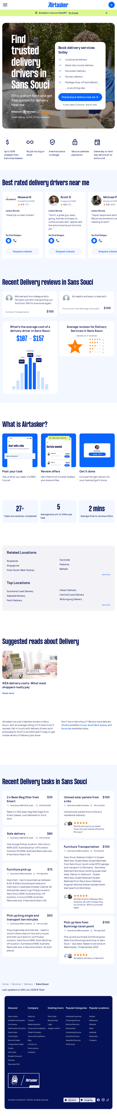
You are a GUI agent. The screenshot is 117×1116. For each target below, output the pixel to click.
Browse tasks (53, 1020)
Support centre (54, 1028)
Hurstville (66, 728)
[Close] (106, 13)
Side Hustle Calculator (17, 1028)
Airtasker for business (16, 1020)
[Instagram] (103, 1099)
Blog (29, 1040)
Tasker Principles (34, 1032)
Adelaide (92, 1032)
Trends (10, 1048)
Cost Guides (13, 1036)
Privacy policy (33, 1048)
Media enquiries (34, 1024)
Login (50, 1024)
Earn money (12, 1024)
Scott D (65, 197)
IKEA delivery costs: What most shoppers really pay (24, 685)
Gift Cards (12, 1052)
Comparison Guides (15, 1044)
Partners (11, 1060)
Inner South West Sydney (94, 725)
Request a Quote (22, 251)
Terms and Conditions (36, 1036)
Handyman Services (73, 1016)
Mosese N (24, 197)
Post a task (52, 1016)
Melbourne (93, 1020)
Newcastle (93, 1036)
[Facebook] (98, 1100)
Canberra (93, 1040)
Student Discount (15, 1056)
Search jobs (12, 1032)
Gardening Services (73, 1032)
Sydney (92, 1016)
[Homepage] (58, 5)
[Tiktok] (107, 1100)
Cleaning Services (73, 1020)
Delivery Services (72, 1024)
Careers (31, 1020)
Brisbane (92, 1024)
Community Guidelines (37, 1028)
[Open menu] (5, 5)
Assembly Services (73, 1040)
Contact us (32, 1044)
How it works (13, 1016)
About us (31, 1016)
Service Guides (14, 1040)
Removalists (70, 1028)
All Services (70, 1044)
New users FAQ (14, 1064)
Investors (31, 1052)
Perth (91, 1028)
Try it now (73, 13)
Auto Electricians (72, 1036)
